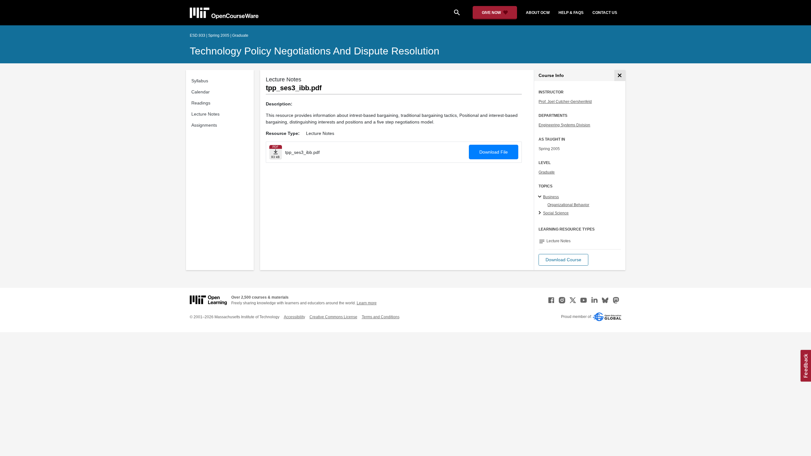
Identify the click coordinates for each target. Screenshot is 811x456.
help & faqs (571, 12)
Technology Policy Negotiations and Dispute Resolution (314, 51)
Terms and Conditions (380, 317)
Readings (200, 102)
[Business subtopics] (540, 197)
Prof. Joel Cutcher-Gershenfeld (565, 101)
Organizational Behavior (568, 205)
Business (551, 197)
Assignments (204, 125)
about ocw (538, 12)
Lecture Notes (205, 114)
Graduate (547, 172)
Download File (493, 152)
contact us (604, 12)
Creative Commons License (333, 317)
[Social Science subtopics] (540, 213)
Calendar (200, 91)
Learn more (367, 303)
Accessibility (294, 317)
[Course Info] (619, 75)
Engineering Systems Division (564, 125)
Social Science (556, 213)
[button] (563, 260)
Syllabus (199, 80)
